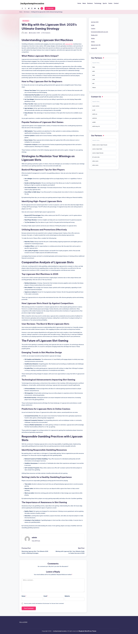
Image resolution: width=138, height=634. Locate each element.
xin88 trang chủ (96, 126)
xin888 (94, 122)
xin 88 (93, 110)
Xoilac (93, 38)
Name (24, 596)
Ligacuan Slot (69, 44)
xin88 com (94, 114)
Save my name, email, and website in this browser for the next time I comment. (44, 603)
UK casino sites (96, 157)
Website (67, 596)
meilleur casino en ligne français (99, 144)
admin (34, 537)
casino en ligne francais (97, 153)
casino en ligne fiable (97, 149)
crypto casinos (95, 106)
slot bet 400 (94, 22)
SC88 (92, 25)
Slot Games (26, 20)
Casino (93, 28)
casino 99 (94, 48)
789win (94, 87)
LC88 (93, 79)
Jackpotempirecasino (32, 3)
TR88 (93, 67)
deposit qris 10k (95, 45)
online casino (95, 161)
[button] (50, 8)
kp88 (93, 75)
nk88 (93, 71)
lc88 (93, 83)
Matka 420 (94, 35)
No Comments (46, 32)
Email (46, 596)
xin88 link (94, 118)
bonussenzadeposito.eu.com (99, 32)
